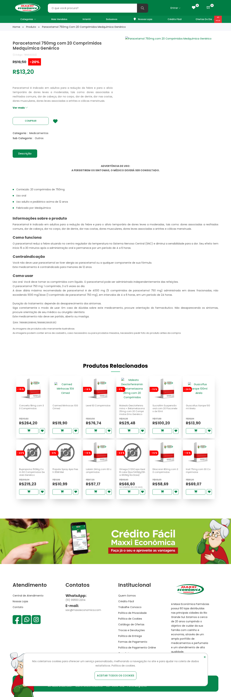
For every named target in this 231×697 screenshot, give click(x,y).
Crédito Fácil (175, 19)
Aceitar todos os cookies (115, 675)
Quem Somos (127, 595)
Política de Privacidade (132, 613)
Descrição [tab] (25, 153)
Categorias (26, 19)
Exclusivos (111, 19)
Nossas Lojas (145, 19)
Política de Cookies (130, 618)
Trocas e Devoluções (131, 630)
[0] (193, 7)
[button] (208, 7)
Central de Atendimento (28, 595)
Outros (39, 138)
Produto (31, 27)
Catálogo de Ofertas (131, 624)
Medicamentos (38, 133)
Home (16, 27)
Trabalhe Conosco (129, 607)
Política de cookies (123, 665)
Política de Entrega (130, 636)
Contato (18, 607)
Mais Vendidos (59, 19)
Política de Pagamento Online (137, 647)
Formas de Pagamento (132, 642)
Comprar (30, 120)
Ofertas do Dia (204, 19)
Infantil (87, 19)
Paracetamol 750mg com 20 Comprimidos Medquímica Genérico (84, 27)
